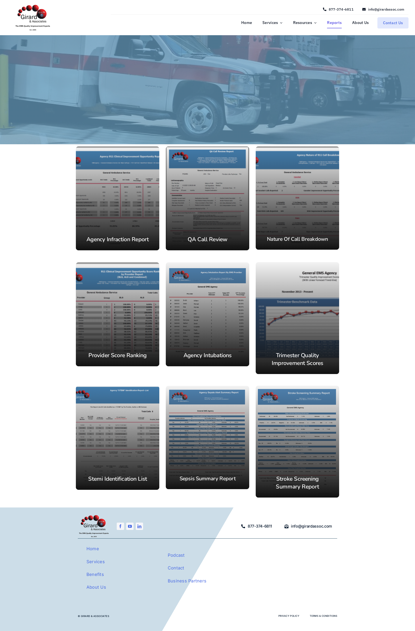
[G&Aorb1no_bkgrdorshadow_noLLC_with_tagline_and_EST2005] (33, 5)
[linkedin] (139, 526)
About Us (96, 587)
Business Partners (187, 580)
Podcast (176, 555)
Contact (176, 568)
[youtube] (130, 526)
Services (95, 561)
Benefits (95, 574)
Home (92, 548)
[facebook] (120, 526)
